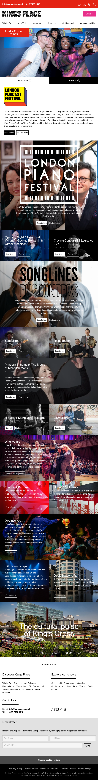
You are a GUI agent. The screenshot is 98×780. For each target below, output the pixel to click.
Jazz (69, 686)
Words (82, 686)
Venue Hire (21, 686)
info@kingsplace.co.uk (12, 4)
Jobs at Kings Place (11, 689)
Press (73, 768)
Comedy (55, 689)
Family (90, 686)
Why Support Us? (36, 686)
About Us (18, 683)
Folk (75, 686)
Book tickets (9, 133)
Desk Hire (6, 692)
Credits (64, 768)
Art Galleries (29, 683)
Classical (81, 683)
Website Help (84, 768)
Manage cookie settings (49, 760)
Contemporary (57, 686)
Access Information (31, 689)
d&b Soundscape (67, 683)
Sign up (87, 745)
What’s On (6, 683)
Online (54, 683)
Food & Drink (8, 686)
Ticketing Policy (15, 768)
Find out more (22, 133)
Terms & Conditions (49, 768)
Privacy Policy (31, 768)
